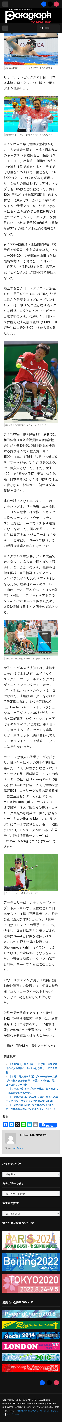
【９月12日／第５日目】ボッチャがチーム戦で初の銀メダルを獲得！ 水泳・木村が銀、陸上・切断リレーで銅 (31, 1080)
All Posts (18, 1148)
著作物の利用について (27, 1410)
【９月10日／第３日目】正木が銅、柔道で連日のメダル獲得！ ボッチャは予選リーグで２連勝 (31, 1068)
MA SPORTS (38, 1135)
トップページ (12, 1414)
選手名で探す (10, 1203)
